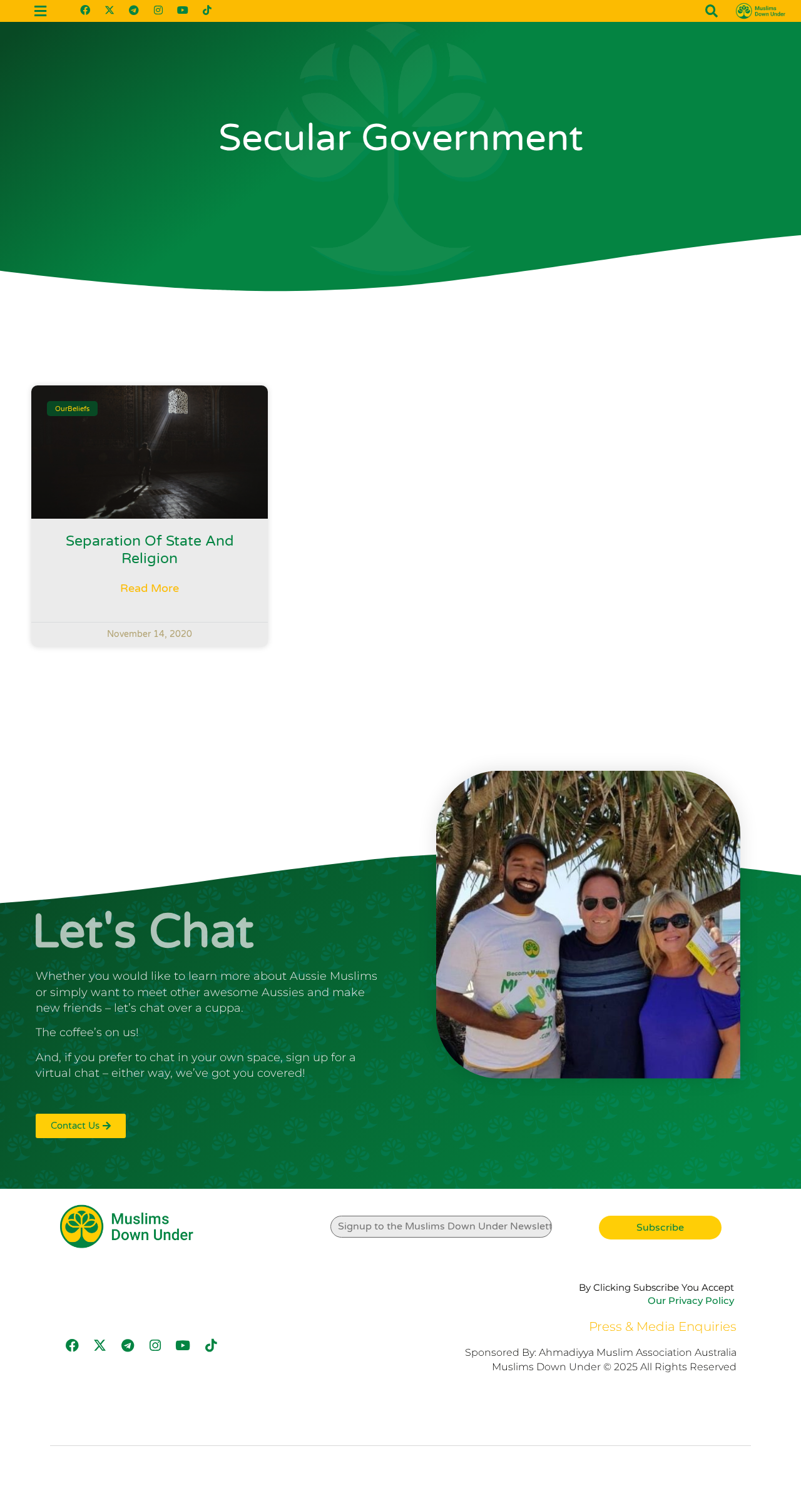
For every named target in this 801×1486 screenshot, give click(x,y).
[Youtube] (183, 10)
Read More (149, 588)
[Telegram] (134, 10)
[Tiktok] (207, 10)
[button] (711, 11)
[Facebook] (85, 10)
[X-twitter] (110, 10)
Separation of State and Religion (150, 549)
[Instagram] (158, 10)
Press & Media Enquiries (663, 1326)
